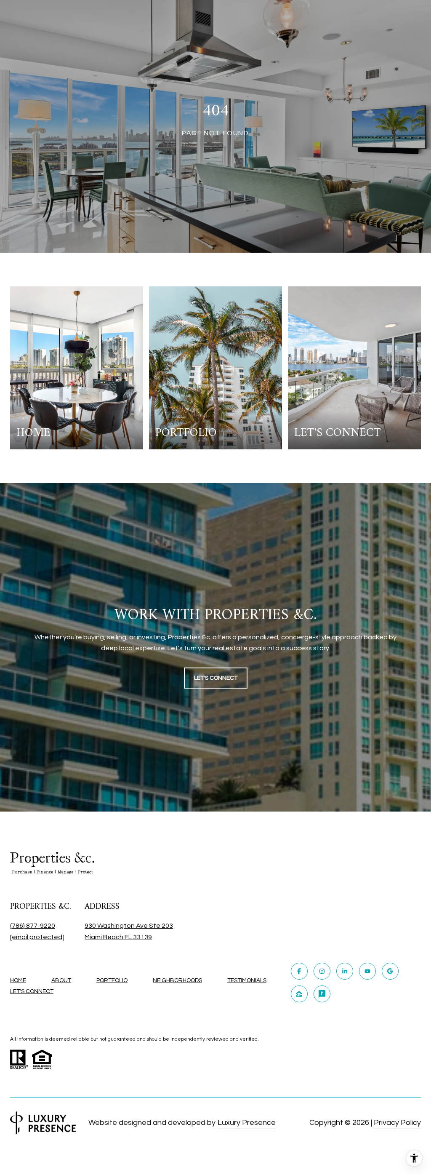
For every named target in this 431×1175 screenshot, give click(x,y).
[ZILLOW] (299, 993)
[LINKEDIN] (344, 971)
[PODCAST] (322, 993)
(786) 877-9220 (32, 925)
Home (18, 980)
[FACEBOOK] (299, 971)
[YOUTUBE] (367, 971)
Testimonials (246, 980)
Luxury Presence (247, 1123)
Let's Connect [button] (215, 678)
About (61, 980)
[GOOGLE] (390, 971)
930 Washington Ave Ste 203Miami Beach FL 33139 (129, 931)
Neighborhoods (177, 980)
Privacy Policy (397, 1123)
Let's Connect (31, 991)
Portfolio (112, 980)
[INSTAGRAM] (322, 971)
